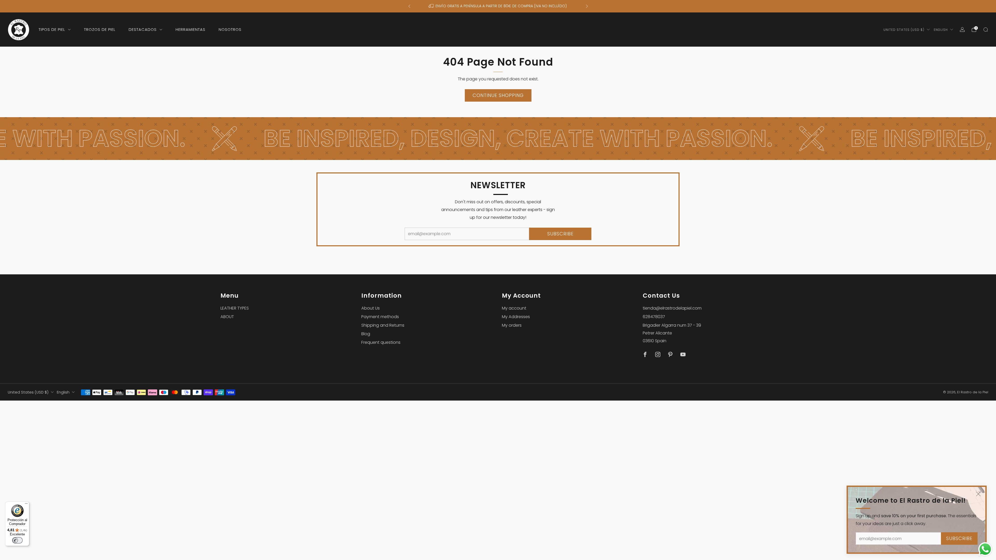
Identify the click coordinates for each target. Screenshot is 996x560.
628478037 (654, 317)
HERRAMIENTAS (190, 29)
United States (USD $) (903, 29)
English (941, 29)
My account (514, 308)
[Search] (985, 29)
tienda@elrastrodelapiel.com (672, 308)
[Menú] (26, 505)
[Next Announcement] (587, 6)
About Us (370, 308)
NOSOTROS (230, 29)
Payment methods (380, 317)
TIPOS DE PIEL (52, 29)
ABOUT (227, 317)
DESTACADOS (143, 29)
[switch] (17, 540)
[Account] (962, 29)
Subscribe (959, 538)
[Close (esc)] (978, 494)
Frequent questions (380, 342)
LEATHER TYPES (234, 308)
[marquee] (498, 138)
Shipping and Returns (382, 325)
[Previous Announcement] (409, 6)
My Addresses (516, 317)
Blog (365, 334)
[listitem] (498, 6)
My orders (512, 325)
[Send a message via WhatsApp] (985, 549)
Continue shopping (498, 95)
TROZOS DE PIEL (99, 29)
